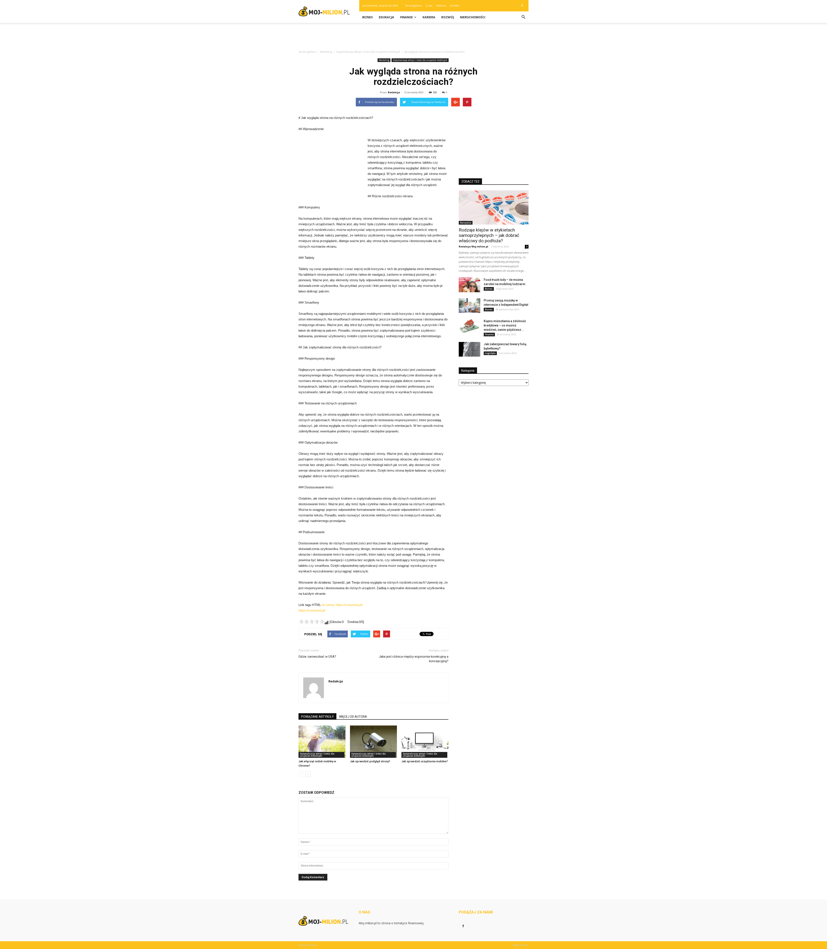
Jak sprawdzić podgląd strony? (370, 761)
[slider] (311, 621)
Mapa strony (521, 945)
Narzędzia (465, 222)
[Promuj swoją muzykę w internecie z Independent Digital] (469, 305)
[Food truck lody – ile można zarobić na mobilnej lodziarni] (469, 285)
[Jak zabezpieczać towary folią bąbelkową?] (469, 349)
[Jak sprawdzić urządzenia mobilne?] (424, 741)
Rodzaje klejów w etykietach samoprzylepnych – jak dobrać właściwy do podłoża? (489, 235)
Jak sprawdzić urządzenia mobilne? (424, 761)
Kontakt (454, 5)
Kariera (429, 17)
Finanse (406, 17)
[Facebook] (522, 6)
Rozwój (447, 17)
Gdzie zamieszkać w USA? (317, 657)
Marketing (384, 60)
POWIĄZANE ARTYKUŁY (317, 716)
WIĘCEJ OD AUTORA (353, 716)
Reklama (441, 5)
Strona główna (413, 5)
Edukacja (386, 17)
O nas (429, 5)
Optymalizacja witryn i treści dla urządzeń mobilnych (420, 60)
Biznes (367, 17)
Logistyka (490, 353)
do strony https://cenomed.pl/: (342, 605)
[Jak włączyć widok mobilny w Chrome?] (321, 741)
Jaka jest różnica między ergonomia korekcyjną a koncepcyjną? (413, 659)
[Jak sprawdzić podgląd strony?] (373, 741)
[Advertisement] (413, 37)
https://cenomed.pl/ (311, 610)
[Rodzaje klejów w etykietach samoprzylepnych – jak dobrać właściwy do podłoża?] (494, 207)
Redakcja (394, 92)
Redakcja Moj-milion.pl (473, 246)
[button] (523, 17)
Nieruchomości (472, 17)
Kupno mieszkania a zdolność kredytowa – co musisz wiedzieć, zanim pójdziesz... (505, 325)
